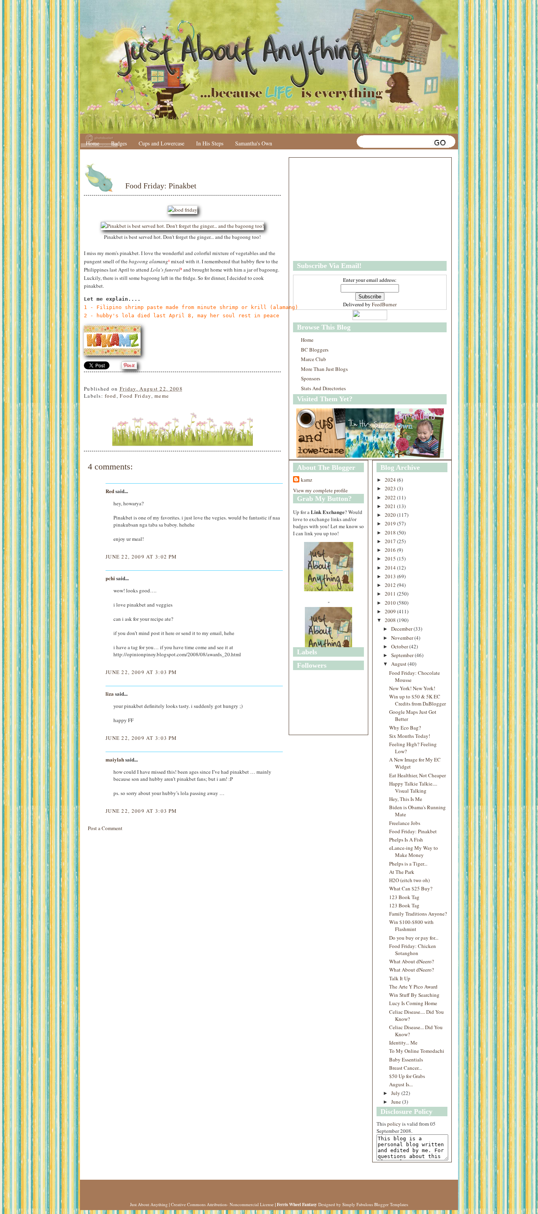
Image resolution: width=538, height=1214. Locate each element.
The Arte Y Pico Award (413, 986)
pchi (110, 578)
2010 (391, 602)
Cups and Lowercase (161, 143)
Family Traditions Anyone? (418, 913)
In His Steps (209, 143)
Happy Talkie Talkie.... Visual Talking (413, 787)
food (110, 395)
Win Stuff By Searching (414, 994)
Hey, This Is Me (405, 799)
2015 (391, 558)
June (396, 1101)
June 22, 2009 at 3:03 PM (141, 672)
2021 (391, 506)
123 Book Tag (404, 897)
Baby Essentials (406, 1059)
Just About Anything (149, 1204)
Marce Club (313, 359)
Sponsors (310, 378)
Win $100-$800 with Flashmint (411, 925)
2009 (391, 611)
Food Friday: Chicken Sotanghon (412, 949)
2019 (391, 523)
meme (161, 395)
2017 (391, 541)
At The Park (401, 871)
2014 (391, 567)
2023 (391, 488)
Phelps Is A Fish (406, 839)
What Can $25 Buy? (410, 888)
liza (110, 693)
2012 (391, 584)
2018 (391, 532)
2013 (391, 576)
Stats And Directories (323, 388)
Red (110, 491)
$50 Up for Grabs (407, 1076)
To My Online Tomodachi (416, 1050)
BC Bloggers (314, 349)
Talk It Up (399, 978)
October (400, 646)
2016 (391, 549)
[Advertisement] (342, 209)
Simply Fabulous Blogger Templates (375, 1204)
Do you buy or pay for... (413, 937)
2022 (391, 497)
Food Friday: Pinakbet (161, 185)
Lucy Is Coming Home (413, 1003)
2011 (391, 593)
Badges (119, 143)
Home (92, 143)
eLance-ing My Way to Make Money (413, 851)
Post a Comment (105, 828)
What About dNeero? (411, 961)
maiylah (115, 759)
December (402, 628)
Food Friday (135, 395)
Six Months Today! (409, 735)
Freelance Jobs (404, 823)
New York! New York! (412, 688)
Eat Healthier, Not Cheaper (417, 775)
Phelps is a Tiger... (408, 863)
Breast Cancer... (405, 1067)
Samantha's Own (253, 143)
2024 (391, 479)
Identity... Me (403, 1042)
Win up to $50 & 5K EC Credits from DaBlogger (417, 700)
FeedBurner (384, 304)
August (399, 663)
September (403, 655)
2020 (391, 514)
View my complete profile (320, 490)
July (396, 1093)
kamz (306, 479)
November (402, 637)
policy (394, 1123)
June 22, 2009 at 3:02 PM (141, 556)
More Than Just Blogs (324, 368)
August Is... (401, 1084)
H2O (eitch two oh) (409, 880)
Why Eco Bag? (405, 727)
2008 (391, 620)
